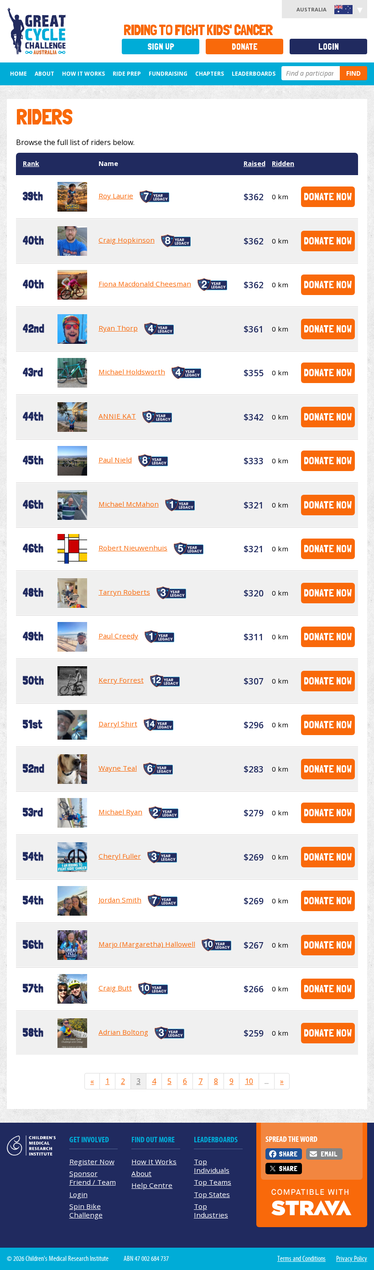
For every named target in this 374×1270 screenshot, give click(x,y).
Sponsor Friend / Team (92, 1178)
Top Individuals (211, 1166)
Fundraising (168, 74)
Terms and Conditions (301, 1258)
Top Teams (212, 1182)
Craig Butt (115, 987)
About (44, 74)
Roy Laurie (116, 195)
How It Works (154, 1161)
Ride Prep (127, 74)
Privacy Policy (351, 1258)
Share (288, 1154)
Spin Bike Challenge (86, 1210)
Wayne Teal (118, 767)
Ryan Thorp (118, 327)
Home (18, 74)
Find (353, 73)
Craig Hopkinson (127, 239)
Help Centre (151, 1185)
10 (249, 1081)
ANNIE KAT (117, 415)
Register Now (91, 1161)
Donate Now (328, 196)
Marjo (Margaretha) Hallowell (147, 944)
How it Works (83, 74)
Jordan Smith (120, 899)
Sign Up (160, 46)
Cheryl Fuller (120, 855)
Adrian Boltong (123, 1032)
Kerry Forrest (121, 679)
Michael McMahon (129, 503)
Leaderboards (253, 74)
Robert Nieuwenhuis (133, 547)
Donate (245, 46)
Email (329, 1154)
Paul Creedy (118, 635)
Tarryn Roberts (124, 591)
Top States (212, 1194)
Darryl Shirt (118, 723)
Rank (31, 163)
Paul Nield (115, 459)
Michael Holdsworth (132, 371)
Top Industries (211, 1210)
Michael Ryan (120, 811)
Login (328, 46)
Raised (254, 163)
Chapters (209, 74)
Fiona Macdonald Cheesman (145, 283)
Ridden (283, 163)
